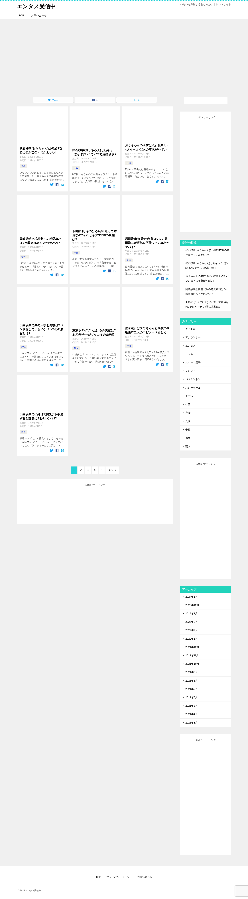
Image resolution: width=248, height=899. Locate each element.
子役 (23, 166)
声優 (76, 252)
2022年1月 (191, 638)
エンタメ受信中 (36, 6)
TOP (21, 15)
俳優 (187, 404)
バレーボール (193, 387)
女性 (129, 260)
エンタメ (190, 345)
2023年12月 (192, 605)
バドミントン (193, 379)
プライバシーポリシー (119, 877)
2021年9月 (191, 672)
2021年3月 (191, 722)
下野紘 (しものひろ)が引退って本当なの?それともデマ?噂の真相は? (94, 235)
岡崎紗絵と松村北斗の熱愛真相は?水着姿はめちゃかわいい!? (40, 240)
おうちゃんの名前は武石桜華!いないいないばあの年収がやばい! (146, 147)
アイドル (190, 328)
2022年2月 (191, 630)
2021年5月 (191, 705)
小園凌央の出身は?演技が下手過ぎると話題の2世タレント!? (41, 416)
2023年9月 (191, 613)
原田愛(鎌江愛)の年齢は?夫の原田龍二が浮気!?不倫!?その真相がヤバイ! (147, 243)
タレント (190, 370)
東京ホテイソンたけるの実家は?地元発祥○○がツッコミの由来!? (94, 332)
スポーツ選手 (193, 362)
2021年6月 (191, 697)
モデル (24, 256)
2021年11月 (192, 655)
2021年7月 (191, 689)
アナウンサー (193, 337)
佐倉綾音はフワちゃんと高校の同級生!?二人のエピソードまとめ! (147, 330)
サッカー (190, 354)
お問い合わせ (38, 15)
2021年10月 (192, 663)
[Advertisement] (95, 503)
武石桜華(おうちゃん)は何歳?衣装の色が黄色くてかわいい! (41, 150)
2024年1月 (191, 596)
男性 (23, 347)
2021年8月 (191, 680)
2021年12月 (192, 647)
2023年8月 (191, 621)
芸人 (76, 348)
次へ (110, 470)
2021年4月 (191, 714)
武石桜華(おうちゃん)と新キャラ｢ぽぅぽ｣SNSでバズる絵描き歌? (94, 152)
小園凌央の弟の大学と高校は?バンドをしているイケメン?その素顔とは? (41, 329)
